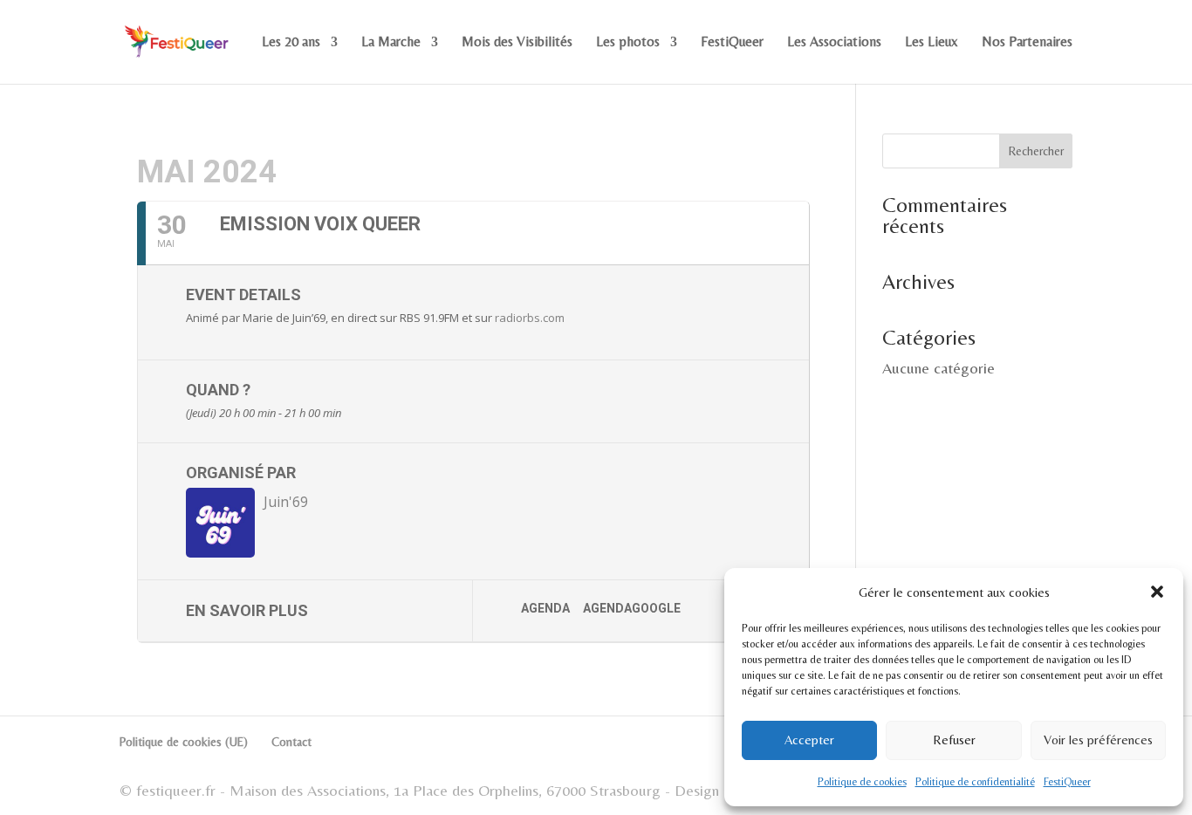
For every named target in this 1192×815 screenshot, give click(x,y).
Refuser (954, 739)
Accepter (809, 739)
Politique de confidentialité (975, 782)
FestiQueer (1067, 782)
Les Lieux (931, 43)
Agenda (545, 608)
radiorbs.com (530, 317)
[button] (1157, 591)
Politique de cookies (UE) (184, 742)
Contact (291, 742)
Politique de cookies (862, 782)
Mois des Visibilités (517, 43)
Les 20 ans (291, 43)
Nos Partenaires (1027, 43)
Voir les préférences (1098, 739)
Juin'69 (286, 501)
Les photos (628, 43)
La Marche (391, 43)
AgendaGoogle (632, 608)
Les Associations (834, 43)
